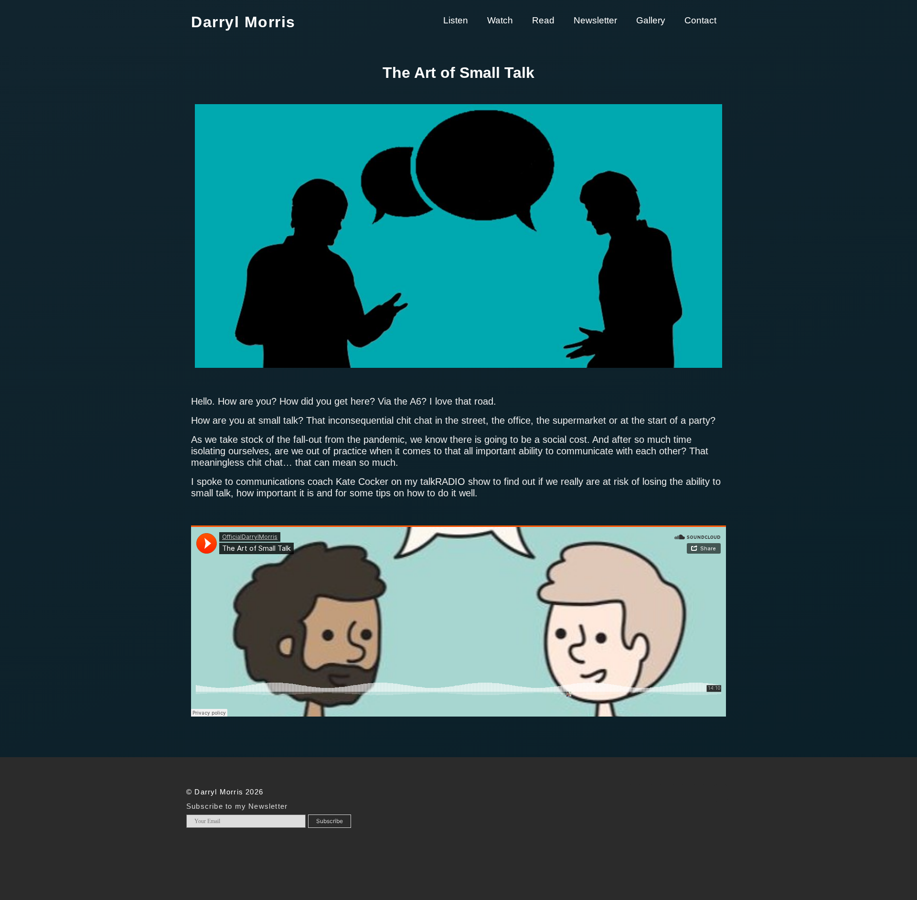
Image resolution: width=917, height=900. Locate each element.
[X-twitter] (656, 793)
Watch (500, 20)
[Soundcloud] (720, 793)
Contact (700, 20)
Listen (455, 20)
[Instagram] (677, 793)
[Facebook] (634, 793)
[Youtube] (699, 793)
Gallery (650, 20)
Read (543, 20)
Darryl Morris (243, 22)
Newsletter (595, 20)
